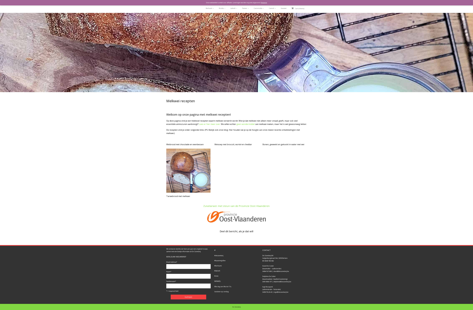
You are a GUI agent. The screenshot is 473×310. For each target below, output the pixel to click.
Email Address (171, 262)
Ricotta (221, 8)
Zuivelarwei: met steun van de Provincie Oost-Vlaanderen (236, 206)
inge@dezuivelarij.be (281, 292)
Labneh (233, 8)
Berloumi (209, 8)
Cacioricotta (258, 8)
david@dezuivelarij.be (281, 271)
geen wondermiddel (245, 124)
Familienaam (171, 281)
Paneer (244, 8)
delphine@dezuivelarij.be (282, 282)
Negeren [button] (264, 3)
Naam (168, 272)
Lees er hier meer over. (209, 124)
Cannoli (271, 8)
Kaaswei (284, 8)
